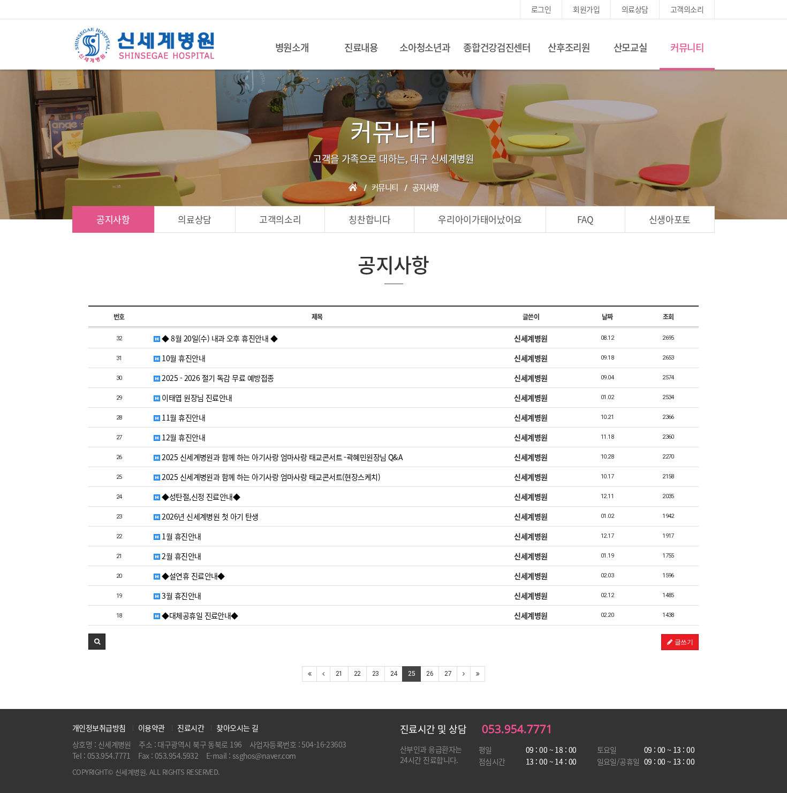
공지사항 (113, 219)
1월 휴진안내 (180, 536)
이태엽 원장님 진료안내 (196, 397)
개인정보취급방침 (99, 727)
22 (357, 673)
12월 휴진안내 (182, 437)
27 (447, 673)
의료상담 (635, 9)
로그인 (541, 9)
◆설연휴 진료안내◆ (192, 575)
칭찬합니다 (369, 219)
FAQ (585, 219)
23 (375, 673)
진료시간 (190, 727)
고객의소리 (686, 9)
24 (393, 673)
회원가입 (586, 9)
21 (339, 673)
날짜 (607, 317)
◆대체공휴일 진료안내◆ (199, 615)
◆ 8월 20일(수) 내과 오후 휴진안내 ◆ (218, 338)
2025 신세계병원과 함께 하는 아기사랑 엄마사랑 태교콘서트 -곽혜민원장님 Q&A (281, 457)
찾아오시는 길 (237, 727)
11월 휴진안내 (182, 417)
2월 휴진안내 (180, 556)
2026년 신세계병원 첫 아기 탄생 (209, 516)
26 (429, 673)
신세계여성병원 (144, 45)
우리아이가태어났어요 (480, 219)
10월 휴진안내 (182, 358)
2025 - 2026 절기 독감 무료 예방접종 (217, 377)
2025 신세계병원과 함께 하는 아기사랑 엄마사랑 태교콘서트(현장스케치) (270, 476)
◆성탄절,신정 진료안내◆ (200, 496)
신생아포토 (670, 219)
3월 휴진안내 (180, 595)
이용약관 (151, 727)
